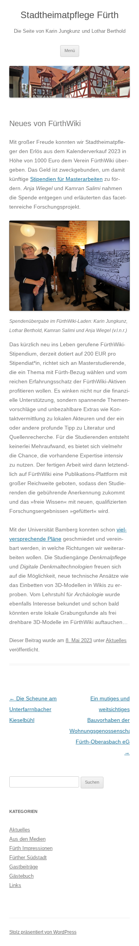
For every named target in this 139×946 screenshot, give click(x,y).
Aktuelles (116, 640)
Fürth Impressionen (31, 848)
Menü (69, 50)
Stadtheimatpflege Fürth (69, 15)
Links (15, 885)
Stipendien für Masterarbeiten (66, 179)
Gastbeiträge (23, 867)
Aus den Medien (27, 839)
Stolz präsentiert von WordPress (42, 932)
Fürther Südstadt (28, 857)
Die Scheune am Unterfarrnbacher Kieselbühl (33, 709)
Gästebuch (21, 876)
